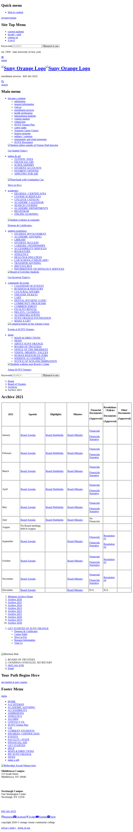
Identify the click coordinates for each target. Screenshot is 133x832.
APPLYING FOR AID (26, 173)
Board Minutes (75, 435)
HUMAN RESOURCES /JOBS (31, 355)
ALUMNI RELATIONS (27, 315)
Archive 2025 (15, 602)
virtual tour (19, 121)
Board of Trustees (17, 384)
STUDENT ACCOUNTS (27, 167)
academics (13, 190)
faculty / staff (14, 34)
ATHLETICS (21, 254)
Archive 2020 (15, 617)
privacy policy (9, 827)
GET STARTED (16, 745)
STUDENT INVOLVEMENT (30, 233)
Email (11, 668)
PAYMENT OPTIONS (26, 170)
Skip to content (15, 12)
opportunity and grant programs (30, 139)
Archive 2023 (15, 608)
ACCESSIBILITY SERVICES (30, 248)
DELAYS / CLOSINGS (27, 312)
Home (11, 381)
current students (16, 31)
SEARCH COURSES (25, 205)
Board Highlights (54, 435)
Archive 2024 (15, 605)
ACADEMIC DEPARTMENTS (31, 208)
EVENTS (13, 736)
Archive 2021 (15, 614)
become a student (16, 98)
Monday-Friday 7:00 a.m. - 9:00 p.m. (12, 803)
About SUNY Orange (20, 369)
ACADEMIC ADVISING (28, 236)
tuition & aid (14, 156)
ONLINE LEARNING (26, 214)
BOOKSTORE (22, 251)
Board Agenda (28, 435)
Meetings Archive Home (20, 596)
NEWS (18, 340)
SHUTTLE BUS (23, 266)
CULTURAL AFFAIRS (26, 291)
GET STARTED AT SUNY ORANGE (28, 628)
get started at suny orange (14, 682)
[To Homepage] (66, 68)
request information (24, 104)
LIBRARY (20, 239)
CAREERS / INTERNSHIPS (29, 245)
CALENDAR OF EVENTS (29, 285)
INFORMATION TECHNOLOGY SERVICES (39, 269)
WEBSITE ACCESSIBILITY (30, 358)
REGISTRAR (21, 211)
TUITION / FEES (23, 159)
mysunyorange (8, 17)
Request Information (24, 640)
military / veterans (23, 136)
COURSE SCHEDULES (27, 196)
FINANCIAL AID (24, 162)
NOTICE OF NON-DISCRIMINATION (35, 361)
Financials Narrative (94, 438)
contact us (13, 37)
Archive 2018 (15, 622)
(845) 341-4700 (16, 665)
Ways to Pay (15, 185)
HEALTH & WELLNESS (28, 257)
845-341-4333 (8, 811)
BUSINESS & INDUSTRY (28, 288)
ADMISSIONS (16, 713)
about (10, 334)
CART (17, 297)
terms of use (23, 827)
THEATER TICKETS (26, 294)
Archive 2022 (15, 611)
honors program (22, 133)
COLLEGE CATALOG (26, 199)
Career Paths (20, 634)
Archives (12, 387)
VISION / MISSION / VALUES (31, 352)
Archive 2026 (15, 599)
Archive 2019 (15, 620)
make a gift (13, 760)
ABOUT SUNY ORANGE (28, 343)
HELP (11, 748)
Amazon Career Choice (26, 130)
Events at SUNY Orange (21, 329)
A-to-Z (11, 40)
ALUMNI (13, 719)
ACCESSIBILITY (17, 710)
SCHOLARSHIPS (24, 165)
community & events (18, 283)
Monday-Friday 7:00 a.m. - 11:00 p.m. (12, 782)
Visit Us (18, 643)
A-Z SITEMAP (16, 704)
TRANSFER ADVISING (27, 263)
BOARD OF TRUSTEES (28, 346)
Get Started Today (18, 150)
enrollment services (24, 110)
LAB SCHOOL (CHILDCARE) (31, 260)
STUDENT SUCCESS (26, 242)
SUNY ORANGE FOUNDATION (32, 318)
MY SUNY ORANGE (19, 754)
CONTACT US (16, 722)
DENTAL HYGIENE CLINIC (30, 300)
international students (25, 116)
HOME (12, 701)
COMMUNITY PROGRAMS (30, 303)
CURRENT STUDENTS (21, 730)
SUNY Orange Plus (24, 124)
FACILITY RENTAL (25, 309)
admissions (19, 101)
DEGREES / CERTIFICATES (30, 193)
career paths (20, 127)
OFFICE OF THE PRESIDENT (31, 349)
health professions (23, 113)
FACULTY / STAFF (18, 739)
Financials (94, 430)
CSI (10, 727)
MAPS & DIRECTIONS (27, 337)
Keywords (6, 46)
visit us (17, 107)
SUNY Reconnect (23, 142)
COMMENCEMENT (25, 306)
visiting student (22, 118)
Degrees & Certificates (20, 225)
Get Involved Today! (19, 277)
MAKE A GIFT (22, 321)
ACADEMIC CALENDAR (29, 202)
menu (4, 60)
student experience (17, 231)
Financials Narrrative (94, 563)
